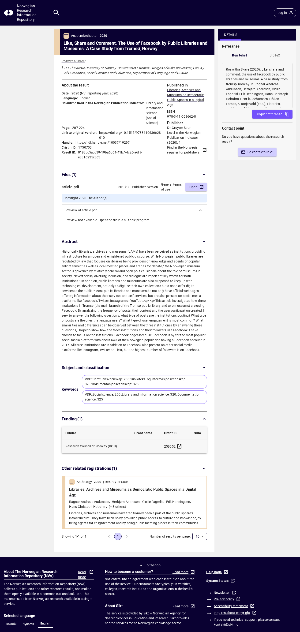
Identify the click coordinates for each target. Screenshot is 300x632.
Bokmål (11, 624)
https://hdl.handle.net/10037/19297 (102, 142)
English (45, 623)
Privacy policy (224, 599)
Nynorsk (28, 624)
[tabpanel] (257, 85)
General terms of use (171, 187)
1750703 (85, 147)
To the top (153, 565)
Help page (214, 572)
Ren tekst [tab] (239, 55)
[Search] (57, 13)
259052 (170, 446)
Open (193, 187)
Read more (82, 574)
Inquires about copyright (232, 613)
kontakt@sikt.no (226, 624)
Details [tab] (230, 35)
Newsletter (222, 593)
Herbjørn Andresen (126, 502)
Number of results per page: (170, 536)
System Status (217, 581)
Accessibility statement (231, 606)
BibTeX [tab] (275, 55)
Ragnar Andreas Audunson (89, 502)
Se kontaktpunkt (260, 152)
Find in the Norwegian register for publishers (183, 150)
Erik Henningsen (178, 502)
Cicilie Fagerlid (152, 502)
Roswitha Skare (73, 61)
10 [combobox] (197, 536)
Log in (282, 13)
